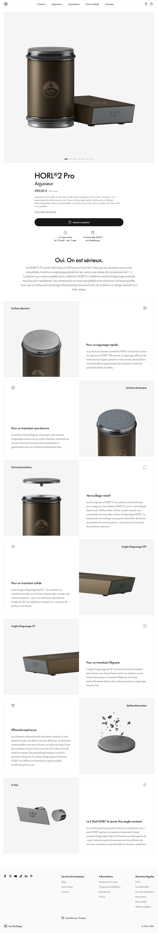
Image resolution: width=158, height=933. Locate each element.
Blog (64, 881)
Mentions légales (143, 906)
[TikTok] (20, 876)
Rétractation (140, 896)
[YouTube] (15, 876)
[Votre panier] (151, 4)
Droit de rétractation (144, 891)
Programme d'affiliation (110, 886)
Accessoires (74, 4)
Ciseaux (41, 4)
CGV (137, 881)
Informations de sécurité (45, 211)
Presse (102, 896)
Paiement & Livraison (108, 881)
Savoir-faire (67, 886)
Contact (65, 891)
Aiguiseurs (57, 4)
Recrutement (104, 891)
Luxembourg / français (75, 917)
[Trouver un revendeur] (146, 4)
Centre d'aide (92, 4)
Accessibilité (140, 901)
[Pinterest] (31, 876)
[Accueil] (6, 4)
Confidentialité (142, 886)
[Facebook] (5, 876)
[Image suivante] (116, 87)
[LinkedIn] (26, 876)
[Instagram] (10, 876)
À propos (109, 4)
